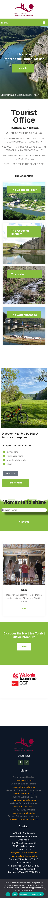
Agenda (23, 68)
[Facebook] (20, 762)
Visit (24, 590)
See (24, 608)
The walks (18, 274)
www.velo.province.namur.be (24, 819)
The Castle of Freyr (24, 189)
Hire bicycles (15, 482)
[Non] (45, 888)
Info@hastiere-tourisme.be (24, 852)
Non (14, 894)
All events (24, 522)
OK (8, 894)
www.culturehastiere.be (24, 787)
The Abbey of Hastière (20, 232)
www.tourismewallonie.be (24, 800)
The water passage (24, 314)
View (24, 646)
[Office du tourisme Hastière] (24, 9)
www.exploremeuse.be (24, 793)
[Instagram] (26, 762)
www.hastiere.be (24, 780)
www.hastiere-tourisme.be (24, 856)
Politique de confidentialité (31, 894)
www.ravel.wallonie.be (24, 813)
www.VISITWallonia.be (24, 806)
